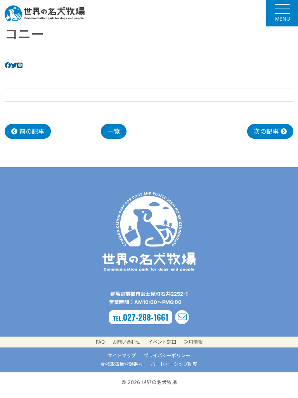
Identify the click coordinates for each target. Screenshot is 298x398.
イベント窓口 (162, 342)
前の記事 (30, 131)
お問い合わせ (126, 342)
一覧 (113, 131)
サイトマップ (122, 355)
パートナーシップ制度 (174, 364)
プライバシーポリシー (167, 355)
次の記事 (267, 131)
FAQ (100, 342)
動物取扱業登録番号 (122, 364)
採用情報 (193, 342)
